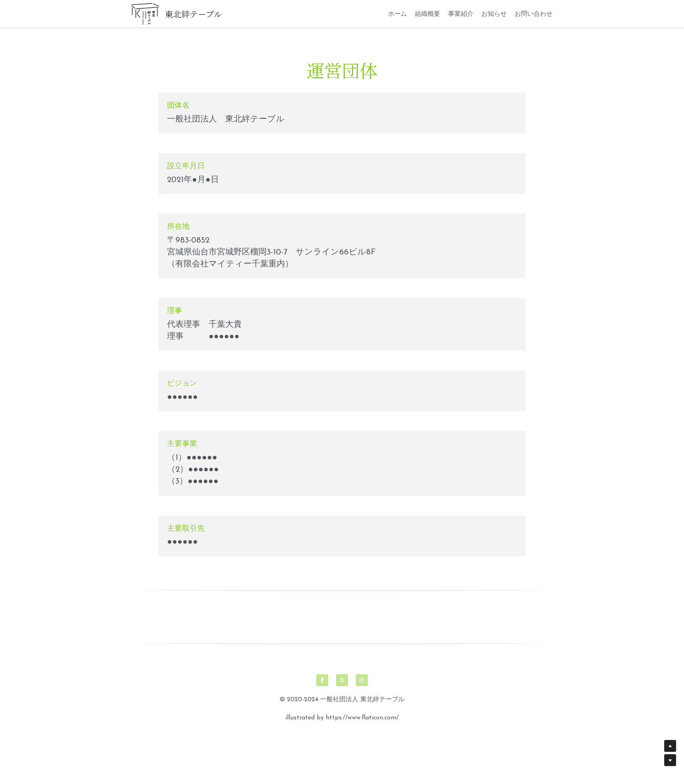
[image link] (145, 13)
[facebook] (322, 680)
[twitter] (342, 680)
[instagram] (362, 680)
